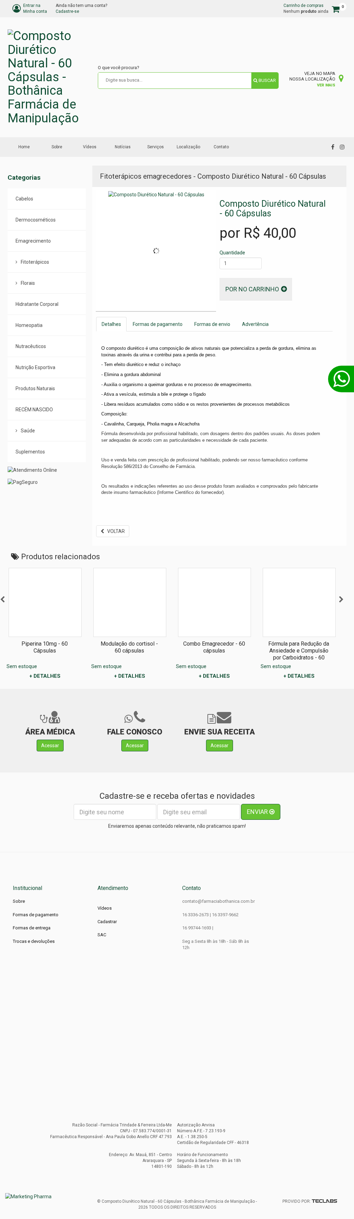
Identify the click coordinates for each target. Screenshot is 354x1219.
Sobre (57, 146)
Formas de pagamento (158, 324)
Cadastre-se (67, 11)
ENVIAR (258, 811)
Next (341, 599)
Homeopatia (29, 325)
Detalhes (111, 324)
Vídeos (89, 146)
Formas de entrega (31, 927)
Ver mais (326, 85)
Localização (188, 146)
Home (24, 146)
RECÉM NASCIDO (34, 409)
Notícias (123, 146)
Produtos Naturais (35, 388)
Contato (221, 146)
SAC (101, 934)
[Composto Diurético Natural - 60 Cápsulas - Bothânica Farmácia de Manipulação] (50, 77)
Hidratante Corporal (37, 304)
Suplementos (30, 451)
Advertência (255, 324)
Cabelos (24, 198)
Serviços (155, 146)
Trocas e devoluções (34, 941)
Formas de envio (212, 324)
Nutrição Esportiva (35, 367)
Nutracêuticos (31, 346)
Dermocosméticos (36, 220)
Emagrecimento (33, 241)
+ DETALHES (44, 676)
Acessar (50, 745)
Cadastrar (107, 921)
